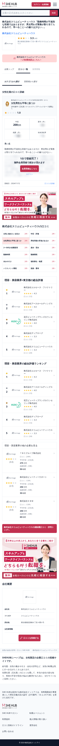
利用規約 (6, 719)
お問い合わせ (8, 731)
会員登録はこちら (29, 168)
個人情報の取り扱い (38, 719)
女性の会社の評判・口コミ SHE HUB (16, 650)
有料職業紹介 (47, 692)
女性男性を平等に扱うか (23, 103)
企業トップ (9, 69)
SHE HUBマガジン (10, 713)
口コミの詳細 (49, 183)
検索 (54, 12)
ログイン (29, 174)
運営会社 (33, 725)
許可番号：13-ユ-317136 (40, 694)
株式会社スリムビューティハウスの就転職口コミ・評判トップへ (29, 528)
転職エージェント (37, 713)
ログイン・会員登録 (41, 4)
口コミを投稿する (31, 638)
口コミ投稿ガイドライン (12, 725)
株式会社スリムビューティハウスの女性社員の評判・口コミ (29, 100)
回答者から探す (31, 81)
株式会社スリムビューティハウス (18, 33)
